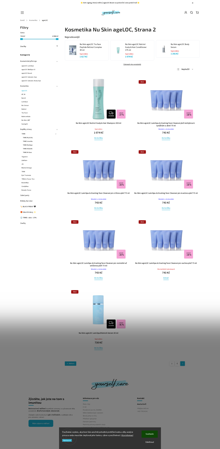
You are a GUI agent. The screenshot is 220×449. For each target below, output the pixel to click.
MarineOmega (27, 168)
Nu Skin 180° (26, 120)
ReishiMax (25, 183)
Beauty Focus (26, 190)
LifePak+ (24, 160)
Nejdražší (185, 69)
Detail (166, 278)
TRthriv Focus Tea (28, 179)
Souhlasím (150, 434)
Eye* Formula (26, 175)
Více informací (127, 435)
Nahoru (71, 363)
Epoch (24, 98)
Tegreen (25, 157)
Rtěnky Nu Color (26, 201)
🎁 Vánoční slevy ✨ (28, 212)
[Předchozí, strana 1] (177, 363)
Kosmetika (24, 86)
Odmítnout (149, 442)
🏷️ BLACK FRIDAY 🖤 (28, 206)
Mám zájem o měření (40, 423)
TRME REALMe (27, 149)
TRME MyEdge (28, 145)
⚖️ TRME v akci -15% (28, 217)
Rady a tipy (86, 404)
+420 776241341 (142, 411)
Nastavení (67, 440)
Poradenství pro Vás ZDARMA (92, 410)
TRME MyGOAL (28, 137)
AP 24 (23, 94)
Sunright (25, 124)
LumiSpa (25, 102)
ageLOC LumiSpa (28, 66)
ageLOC (24, 90)
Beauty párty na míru (90, 416)
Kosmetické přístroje (28, 61)
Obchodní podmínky (89, 421)
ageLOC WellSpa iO (28, 69)
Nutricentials (26, 116)
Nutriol (24, 109)
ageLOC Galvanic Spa (29, 77)
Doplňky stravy (26, 129)
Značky (23, 223)
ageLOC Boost (27, 73)
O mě (84, 407)
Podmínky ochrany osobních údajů (94, 424)
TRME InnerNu (28, 141)
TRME (23, 134)
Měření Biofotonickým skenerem (93, 413)
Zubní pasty (24, 195)
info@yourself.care (142, 408)
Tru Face (25, 113)
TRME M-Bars (27, 152)
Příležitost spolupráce (90, 419)
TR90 (23, 171)
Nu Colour (25, 105)
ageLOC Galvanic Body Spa (31, 81)
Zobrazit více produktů (132, 64)
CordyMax (25, 186)
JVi (23, 164)
